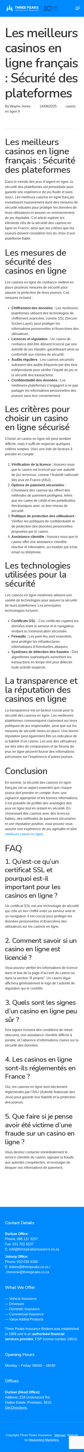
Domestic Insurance (24, 1309)
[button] (77, 8)
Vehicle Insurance (23, 1299)
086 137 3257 (27, 1239)
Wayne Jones (20, 106)
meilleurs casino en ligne (24, 834)
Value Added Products (26, 1319)
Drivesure (16, 1304)
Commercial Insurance (26, 1314)
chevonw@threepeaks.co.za (27, 1272)
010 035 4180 (27, 1262)
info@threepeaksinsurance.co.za (34, 1249)
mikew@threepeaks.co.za (28, 1267)
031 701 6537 (23, 1244)
